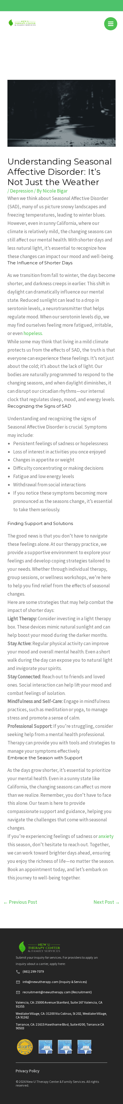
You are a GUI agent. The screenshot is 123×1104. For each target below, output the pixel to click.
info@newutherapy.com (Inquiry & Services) (55, 982)
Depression (21, 191)
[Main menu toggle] (110, 23)
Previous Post (20, 902)
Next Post (107, 902)
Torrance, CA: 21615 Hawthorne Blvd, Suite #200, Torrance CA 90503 (60, 1026)
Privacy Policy (27, 1070)
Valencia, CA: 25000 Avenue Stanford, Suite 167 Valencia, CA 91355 (59, 1004)
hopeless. (33, 333)
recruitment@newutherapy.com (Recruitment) (57, 992)
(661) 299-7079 (33, 971)
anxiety (106, 836)
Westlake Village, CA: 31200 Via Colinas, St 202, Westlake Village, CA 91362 (61, 1015)
